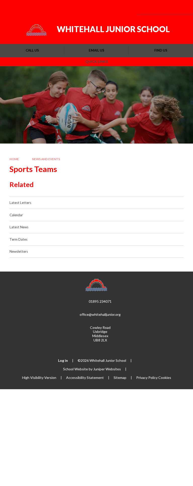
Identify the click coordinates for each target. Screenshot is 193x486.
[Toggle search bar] (168, 7)
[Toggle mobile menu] (182, 7)
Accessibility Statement (85, 377)
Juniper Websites (107, 369)
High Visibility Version (39, 377)
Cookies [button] (164, 377)
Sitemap (120, 377)
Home (14, 159)
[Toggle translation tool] (156, 7)
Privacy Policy (147, 377)
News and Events (46, 159)
